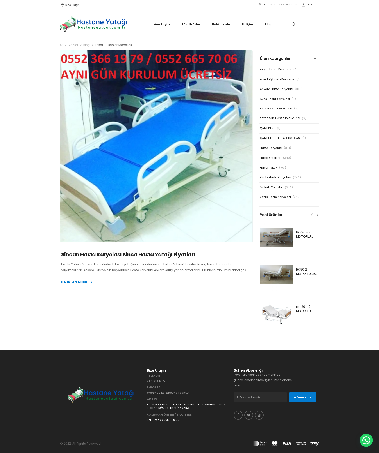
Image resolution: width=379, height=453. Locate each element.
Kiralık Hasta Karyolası (275, 177)
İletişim (247, 24)
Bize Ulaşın (72, 5)
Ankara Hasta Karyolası (276, 89)
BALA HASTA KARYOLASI (276, 108)
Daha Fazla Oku (74, 282)
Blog (268, 24)
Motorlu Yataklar (271, 187)
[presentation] (312, 214)
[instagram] (259, 415)
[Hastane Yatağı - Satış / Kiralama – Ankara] (94, 24)
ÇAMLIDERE (267, 128)
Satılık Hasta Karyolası (275, 197)
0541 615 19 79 (156, 381)
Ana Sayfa (162, 24)
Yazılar (73, 45)
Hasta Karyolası (271, 148)
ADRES (152, 399)
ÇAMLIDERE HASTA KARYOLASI (280, 138)
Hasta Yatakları (270, 158)
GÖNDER (300, 397)
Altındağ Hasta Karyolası (277, 79)
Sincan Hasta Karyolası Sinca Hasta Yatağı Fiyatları (128, 254)
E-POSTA (154, 387)
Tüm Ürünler (191, 24)
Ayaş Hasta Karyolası (275, 99)
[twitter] (248, 415)
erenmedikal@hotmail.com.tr (168, 393)
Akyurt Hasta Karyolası (275, 69)
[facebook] (238, 415)
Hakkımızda (221, 24)
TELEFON (153, 375)
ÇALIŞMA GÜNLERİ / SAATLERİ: (169, 414)
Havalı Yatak (268, 168)
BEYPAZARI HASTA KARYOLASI (280, 118)
